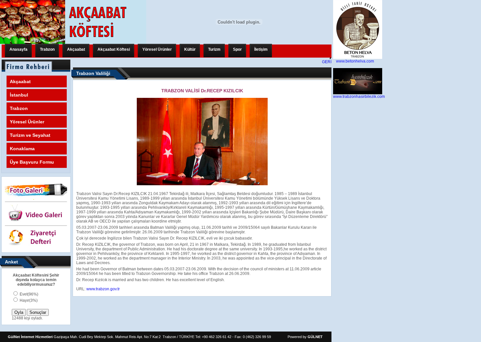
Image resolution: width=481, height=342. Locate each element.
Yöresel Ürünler (157, 49)
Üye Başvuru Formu (32, 162)
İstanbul (19, 95)
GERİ (326, 62)
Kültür (190, 49)
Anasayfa (18, 49)
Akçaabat (76, 49)
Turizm (214, 49)
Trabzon (47, 49)
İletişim (261, 49)
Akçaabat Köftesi (114, 49)
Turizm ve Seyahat (30, 135)
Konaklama (22, 148)
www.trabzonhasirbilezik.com (359, 96)
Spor (237, 49)
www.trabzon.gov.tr (103, 289)
